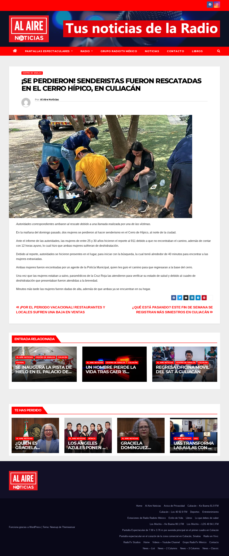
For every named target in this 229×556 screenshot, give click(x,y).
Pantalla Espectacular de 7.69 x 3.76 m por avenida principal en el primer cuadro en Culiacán (170, 530)
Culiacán (62, 357)
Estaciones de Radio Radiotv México (146, 518)
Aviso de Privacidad (174, 505)
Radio (86, 51)
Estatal (20, 363)
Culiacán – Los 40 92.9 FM (173, 512)
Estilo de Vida (176, 518)
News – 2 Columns (167, 548)
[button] (218, 51)
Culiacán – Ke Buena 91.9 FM (203, 505)
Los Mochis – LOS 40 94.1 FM (203, 524)
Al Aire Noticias (49, 99)
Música (91, 438)
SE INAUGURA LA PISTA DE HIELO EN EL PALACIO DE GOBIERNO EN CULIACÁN (43, 372)
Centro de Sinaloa (32, 73)
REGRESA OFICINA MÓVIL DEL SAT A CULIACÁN (182, 369)
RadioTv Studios (132, 542)
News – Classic (211, 548)
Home (139, 505)
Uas (196, 438)
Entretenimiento (210, 512)
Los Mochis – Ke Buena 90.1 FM (167, 524)
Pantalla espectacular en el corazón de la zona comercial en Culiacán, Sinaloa (160, 536)
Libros (197, 51)
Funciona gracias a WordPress (25, 527)
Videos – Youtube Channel (166, 542)
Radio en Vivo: (211, 536)
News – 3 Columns (190, 548)
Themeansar (68, 527)
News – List (149, 548)
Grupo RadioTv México (119, 51)
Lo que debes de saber (207, 518)
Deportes (194, 512)
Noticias (152, 51)
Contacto (175, 51)
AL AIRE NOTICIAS (24, 357)
